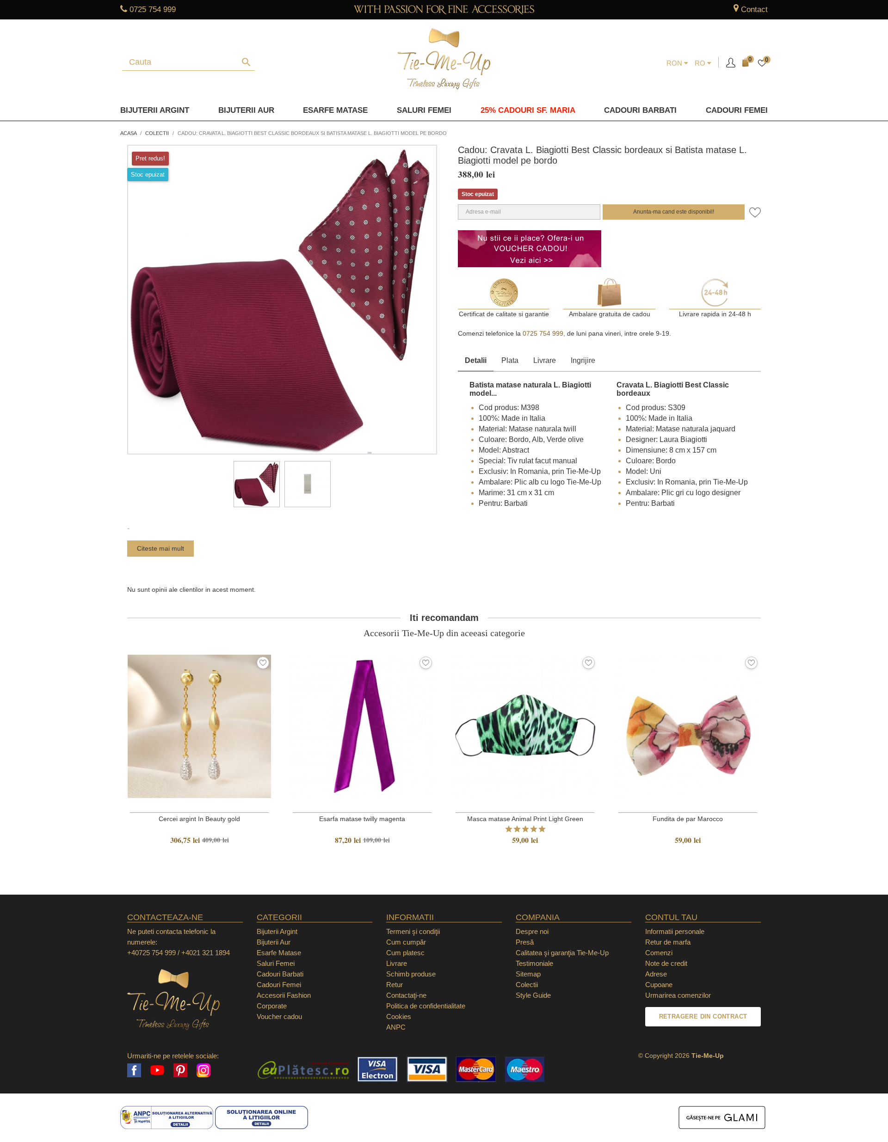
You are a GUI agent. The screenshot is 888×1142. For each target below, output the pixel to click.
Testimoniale (534, 963)
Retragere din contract (703, 1016)
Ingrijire (583, 360)
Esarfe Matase (335, 110)
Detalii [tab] (476, 360)
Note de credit (666, 963)
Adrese (656, 974)
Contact (754, 9)
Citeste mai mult (160, 548)
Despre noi (532, 931)
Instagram (203, 1070)
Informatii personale (674, 931)
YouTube (157, 1070)
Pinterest (180, 1070)
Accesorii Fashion (284, 995)
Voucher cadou (279, 1016)
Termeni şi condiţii (413, 931)
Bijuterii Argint (154, 110)
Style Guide (533, 995)
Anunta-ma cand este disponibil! (673, 212)
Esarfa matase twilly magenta (362, 819)
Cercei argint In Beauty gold (199, 819)
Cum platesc (405, 953)
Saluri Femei (424, 110)
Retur (394, 985)
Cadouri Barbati (640, 110)
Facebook (134, 1070)
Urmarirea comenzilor (678, 995)
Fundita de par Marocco (688, 819)
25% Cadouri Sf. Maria (528, 110)
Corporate (272, 1006)
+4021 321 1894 (205, 953)
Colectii (527, 985)
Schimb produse (411, 974)
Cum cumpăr (406, 942)
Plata (509, 360)
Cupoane (658, 985)
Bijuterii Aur (246, 110)
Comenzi (658, 953)
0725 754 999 (153, 9)
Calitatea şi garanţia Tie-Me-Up (562, 953)
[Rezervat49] (257, 484)
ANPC (396, 1027)
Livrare (544, 360)
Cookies (398, 1016)
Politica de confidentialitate (425, 1006)
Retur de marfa (668, 942)
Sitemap (528, 974)
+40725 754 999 (151, 953)
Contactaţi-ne (406, 995)
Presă (525, 942)
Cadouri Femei (737, 110)
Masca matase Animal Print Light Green (525, 819)
